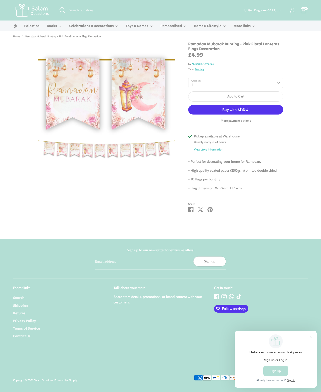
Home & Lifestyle (208, 26)
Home (16, 36)
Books (52, 26)
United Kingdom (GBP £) (260, 10)
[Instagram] (224, 296)
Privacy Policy (24, 320)
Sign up (209, 261)
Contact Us (22, 336)
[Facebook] (216, 296)
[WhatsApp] (231, 296)
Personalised (171, 26)
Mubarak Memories (203, 63)
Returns (19, 313)
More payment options (236, 121)
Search (18, 297)
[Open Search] (62, 10)
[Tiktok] (239, 296)
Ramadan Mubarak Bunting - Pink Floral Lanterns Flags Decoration (63, 36)
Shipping (20, 305)
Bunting (199, 69)
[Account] (292, 10)
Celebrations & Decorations (91, 26)
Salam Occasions (43, 380)
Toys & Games (137, 26)
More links (242, 26)
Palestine (32, 26)
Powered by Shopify (66, 380)
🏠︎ (15, 26)
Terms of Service (26, 328)
